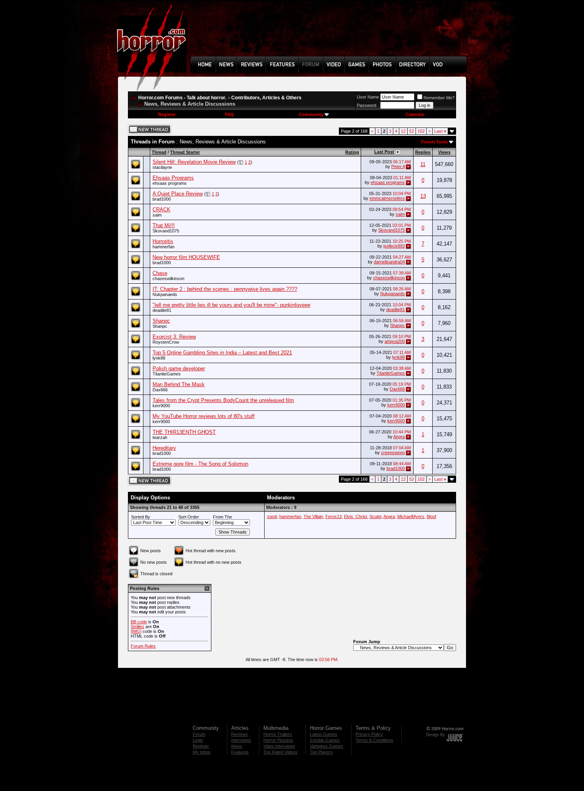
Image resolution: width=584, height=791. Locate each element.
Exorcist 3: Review (174, 337)
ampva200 (395, 341)
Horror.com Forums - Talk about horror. (182, 98)
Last (440, 131)
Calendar (415, 114)
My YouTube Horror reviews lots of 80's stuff (204, 416)
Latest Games (323, 734)
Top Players (321, 752)
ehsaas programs (170, 183)
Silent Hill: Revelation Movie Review (194, 162)
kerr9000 (161, 405)
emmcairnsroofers (387, 198)
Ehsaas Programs (173, 178)
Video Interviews (279, 746)
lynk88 (159, 358)
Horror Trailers (277, 734)
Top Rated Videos (280, 752)
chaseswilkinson (168, 278)
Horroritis (163, 241)
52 (411, 131)
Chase (160, 273)
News (236, 746)
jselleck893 (394, 246)
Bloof (431, 516)
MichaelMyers (410, 516)
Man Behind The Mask (179, 384)
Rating (352, 152)
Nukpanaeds (165, 294)
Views (444, 152)
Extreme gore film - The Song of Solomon (200, 464)
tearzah (160, 437)
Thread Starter (185, 152)
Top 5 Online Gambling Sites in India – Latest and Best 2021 (222, 353)
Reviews (239, 734)
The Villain (313, 516)
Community (311, 114)
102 (421, 131)
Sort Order (188, 516)
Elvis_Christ (355, 516)
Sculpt (375, 516)
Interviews (241, 740)
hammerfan (163, 246)
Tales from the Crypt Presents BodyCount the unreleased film (223, 400)
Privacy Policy (369, 734)
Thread (159, 152)
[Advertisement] (331, 34)
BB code (139, 621)
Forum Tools (434, 141)
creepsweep (393, 452)
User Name (368, 97)
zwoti (272, 516)
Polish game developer (179, 368)
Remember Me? (438, 97)
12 (403, 131)
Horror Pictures (278, 740)
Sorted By (140, 516)
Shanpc (161, 321)
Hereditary (164, 448)
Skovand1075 (166, 230)
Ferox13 (333, 516)
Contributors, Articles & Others (266, 98)
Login (198, 740)
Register (167, 114)
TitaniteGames (167, 373)
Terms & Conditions (374, 740)
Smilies (137, 626)
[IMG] (136, 631)
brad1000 (162, 199)
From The (222, 516)
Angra (399, 436)
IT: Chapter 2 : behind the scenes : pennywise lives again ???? (225, 289)
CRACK (161, 210)
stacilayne (162, 167)
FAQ (229, 114)
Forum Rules (143, 646)
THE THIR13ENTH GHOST (184, 432)
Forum (199, 734)
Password (366, 105)
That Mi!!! (164, 225)
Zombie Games (325, 740)
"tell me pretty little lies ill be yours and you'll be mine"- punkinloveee (231, 305)
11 (422, 164)
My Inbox (202, 752)
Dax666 (160, 389)
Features (240, 752)
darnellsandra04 (389, 261)
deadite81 (162, 310)
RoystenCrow (166, 342)
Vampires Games (326, 746)
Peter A (398, 166)
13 (423, 196)
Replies (423, 152)
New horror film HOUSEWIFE (186, 257)
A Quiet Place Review (178, 194)
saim (157, 215)
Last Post (384, 151)
